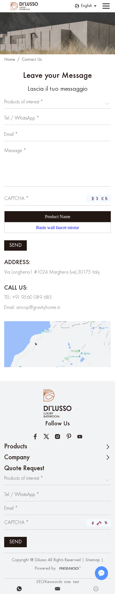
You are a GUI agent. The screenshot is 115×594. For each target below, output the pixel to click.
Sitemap (92, 560)
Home (9, 59)
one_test (71, 582)
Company (17, 458)
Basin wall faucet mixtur (57, 227)
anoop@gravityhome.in (38, 307)
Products (15, 447)
